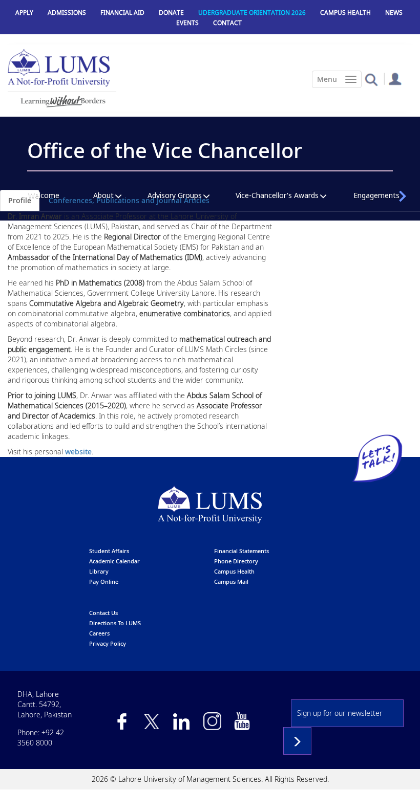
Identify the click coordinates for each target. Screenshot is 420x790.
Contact (227, 22)
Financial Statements (241, 551)
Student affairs (109, 551)
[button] (371, 79)
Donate (171, 12)
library (99, 571)
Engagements (376, 195)
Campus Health (345, 12)
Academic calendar (114, 561)
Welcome (43, 195)
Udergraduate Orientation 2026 (252, 12)
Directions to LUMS (115, 623)
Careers (99, 633)
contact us (103, 613)
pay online (103, 581)
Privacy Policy (107, 643)
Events (187, 22)
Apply (24, 12)
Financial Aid (122, 12)
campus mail (231, 581)
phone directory (236, 561)
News (394, 12)
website (78, 451)
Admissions (67, 12)
